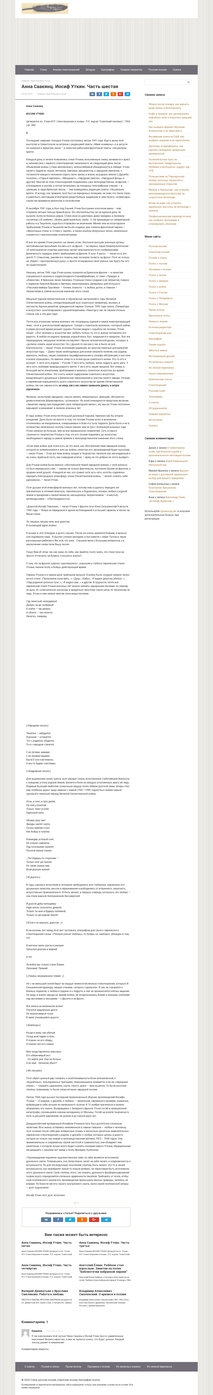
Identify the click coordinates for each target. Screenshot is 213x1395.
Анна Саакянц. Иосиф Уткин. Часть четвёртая (47, 1266)
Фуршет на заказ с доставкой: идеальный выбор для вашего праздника (169, 474)
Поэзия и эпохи (158, 257)
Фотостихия (155, 419)
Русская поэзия (157, 69)
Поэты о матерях (158, 280)
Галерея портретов (131, 69)
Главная (29, 69)
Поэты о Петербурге (160, 298)
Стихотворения (157, 385)
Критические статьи (56, 94)
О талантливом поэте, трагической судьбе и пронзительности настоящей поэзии (170, 451)
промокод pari (168, 511)
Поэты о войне (157, 286)
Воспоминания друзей (161, 356)
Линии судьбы (157, 344)
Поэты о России (158, 292)
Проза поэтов (157, 309)
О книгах (154, 402)
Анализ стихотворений (66, 69)
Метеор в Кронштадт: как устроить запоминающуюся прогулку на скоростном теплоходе (169, 193)
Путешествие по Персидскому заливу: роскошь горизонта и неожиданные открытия (166, 180)
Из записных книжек (161, 361)
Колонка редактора (160, 327)
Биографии (107, 69)
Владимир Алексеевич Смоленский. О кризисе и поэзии (102, 1292)
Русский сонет (157, 390)
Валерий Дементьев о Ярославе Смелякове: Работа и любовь (45, 1292)
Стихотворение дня (160, 333)
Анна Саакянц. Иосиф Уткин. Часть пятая (47, 1244)
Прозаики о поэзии (160, 269)
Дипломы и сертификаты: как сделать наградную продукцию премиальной (167, 150)
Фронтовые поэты (159, 315)
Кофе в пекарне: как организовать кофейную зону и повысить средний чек (170, 117)
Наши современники (161, 373)
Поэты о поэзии (158, 263)
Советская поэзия (159, 252)
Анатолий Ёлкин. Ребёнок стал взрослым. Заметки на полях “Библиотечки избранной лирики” (103, 1268)
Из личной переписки (161, 367)
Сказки (177, 69)
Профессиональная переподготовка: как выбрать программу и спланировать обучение (170, 220)
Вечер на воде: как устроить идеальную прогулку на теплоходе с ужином (170, 207)
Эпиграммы (156, 396)
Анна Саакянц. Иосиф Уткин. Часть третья (104, 1244)
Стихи (43, 69)
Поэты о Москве (158, 304)
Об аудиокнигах (158, 408)
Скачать (153, 425)
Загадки (90, 69)
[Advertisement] (106, 41)
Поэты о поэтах (158, 275)
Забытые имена (158, 350)
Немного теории (158, 321)
